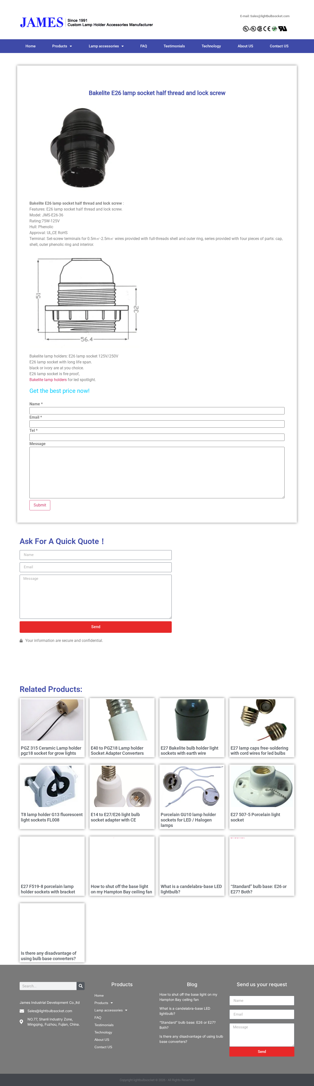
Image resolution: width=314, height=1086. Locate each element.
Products (59, 46)
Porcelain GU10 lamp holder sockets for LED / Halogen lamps (188, 820)
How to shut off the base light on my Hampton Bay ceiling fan (121, 889)
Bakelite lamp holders (48, 379)
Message (37, 444)
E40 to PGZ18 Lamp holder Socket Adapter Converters (117, 750)
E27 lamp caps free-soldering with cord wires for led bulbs (259, 750)
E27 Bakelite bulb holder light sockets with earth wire (189, 750)
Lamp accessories (104, 46)
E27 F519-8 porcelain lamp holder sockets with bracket (48, 889)
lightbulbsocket (144, 1080)
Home (31, 46)
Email (35, 417)
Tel (33, 431)
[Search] (81, 986)
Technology (211, 46)
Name (36, 404)
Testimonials (174, 46)
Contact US (279, 46)
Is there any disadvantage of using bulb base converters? (48, 956)
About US (245, 46)
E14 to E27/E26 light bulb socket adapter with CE (115, 817)
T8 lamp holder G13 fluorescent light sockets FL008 (52, 817)
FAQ (143, 46)
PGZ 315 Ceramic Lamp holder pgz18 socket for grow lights (51, 750)
